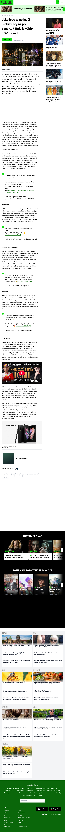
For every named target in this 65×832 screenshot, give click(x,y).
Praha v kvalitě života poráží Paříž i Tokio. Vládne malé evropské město (16, 646)
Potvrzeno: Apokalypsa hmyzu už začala (13, 682)
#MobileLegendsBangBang (15, 190)
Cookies (5, 820)
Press (19, 810)
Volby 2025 (49, 790)
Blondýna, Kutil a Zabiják (55, 590)
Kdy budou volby (9, 790)
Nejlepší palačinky (27, 795)
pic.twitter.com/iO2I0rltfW (12, 192)
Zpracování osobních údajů (24, 817)
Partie (52, 788)
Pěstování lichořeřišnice (31, 793)
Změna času (46, 788)
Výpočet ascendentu (44, 793)
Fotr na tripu (23, 589)
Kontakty (20, 815)
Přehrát (8, 587)
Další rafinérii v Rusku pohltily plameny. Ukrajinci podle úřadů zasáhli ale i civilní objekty (16, 661)
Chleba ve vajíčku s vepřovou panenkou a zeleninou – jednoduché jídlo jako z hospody (47, 683)
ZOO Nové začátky (19, 790)
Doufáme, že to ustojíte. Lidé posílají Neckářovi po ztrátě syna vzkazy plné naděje (15, 653)
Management (21, 807)
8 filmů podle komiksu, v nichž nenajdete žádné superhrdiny (14, 727)
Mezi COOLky (8, 589)
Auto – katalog (29, 790)
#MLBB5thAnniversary (29, 190)
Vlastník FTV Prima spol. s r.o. (9, 823)
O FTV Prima (6, 807)
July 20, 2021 (24, 286)
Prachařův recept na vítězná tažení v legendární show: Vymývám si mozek (47, 653)
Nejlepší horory (30, 788)
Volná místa (6, 810)
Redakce (20, 822)
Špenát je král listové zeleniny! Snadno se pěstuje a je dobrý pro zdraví (16, 765)
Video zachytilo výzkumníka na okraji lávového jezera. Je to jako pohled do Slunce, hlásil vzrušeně (16, 698)
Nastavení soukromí (22, 826)
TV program (38, 788)
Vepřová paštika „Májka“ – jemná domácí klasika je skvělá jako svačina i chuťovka (47, 690)
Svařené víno (57, 790)
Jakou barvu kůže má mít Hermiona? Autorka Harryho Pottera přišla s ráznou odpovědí (14, 557)
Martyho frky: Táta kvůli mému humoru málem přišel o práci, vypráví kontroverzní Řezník (47, 720)
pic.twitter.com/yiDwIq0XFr (24, 281)
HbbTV (5, 815)
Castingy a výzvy (21, 812)
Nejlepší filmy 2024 (20, 788)
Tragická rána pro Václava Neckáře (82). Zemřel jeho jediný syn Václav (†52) (47, 646)
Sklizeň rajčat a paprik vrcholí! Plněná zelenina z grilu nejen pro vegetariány (16, 772)
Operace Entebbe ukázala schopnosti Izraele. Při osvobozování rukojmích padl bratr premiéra (15, 690)
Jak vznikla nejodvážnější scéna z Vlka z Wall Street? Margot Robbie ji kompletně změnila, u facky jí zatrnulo (16, 735)
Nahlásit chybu (7, 826)
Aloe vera (21, 793)
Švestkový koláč (38, 795)
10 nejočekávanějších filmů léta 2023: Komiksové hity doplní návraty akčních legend (53, 99)
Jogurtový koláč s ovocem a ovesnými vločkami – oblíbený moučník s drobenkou (46, 698)
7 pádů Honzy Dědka (40, 790)
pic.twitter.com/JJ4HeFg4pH (13, 235)
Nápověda (20, 820)
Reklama (6, 812)
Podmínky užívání (7, 817)
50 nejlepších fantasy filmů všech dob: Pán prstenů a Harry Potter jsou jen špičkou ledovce (54, 65)
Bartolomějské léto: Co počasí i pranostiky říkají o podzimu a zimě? (15, 757)
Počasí (56, 788)
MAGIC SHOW (39, 589)
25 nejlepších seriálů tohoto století (11, 719)
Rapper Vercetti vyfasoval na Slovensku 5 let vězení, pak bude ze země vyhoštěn (48, 727)
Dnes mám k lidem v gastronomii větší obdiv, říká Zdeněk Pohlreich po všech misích (48, 661)
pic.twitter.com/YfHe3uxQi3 (23, 326)
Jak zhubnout (10, 788)
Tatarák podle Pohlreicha (10, 793)
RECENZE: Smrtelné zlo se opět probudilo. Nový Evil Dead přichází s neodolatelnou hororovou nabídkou (40, 557)
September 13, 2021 (27, 199)
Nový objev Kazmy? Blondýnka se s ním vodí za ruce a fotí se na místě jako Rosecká (47, 735)
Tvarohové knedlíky (56, 793)
